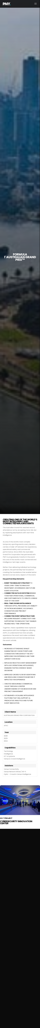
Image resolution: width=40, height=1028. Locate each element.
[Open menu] (35, 3)
